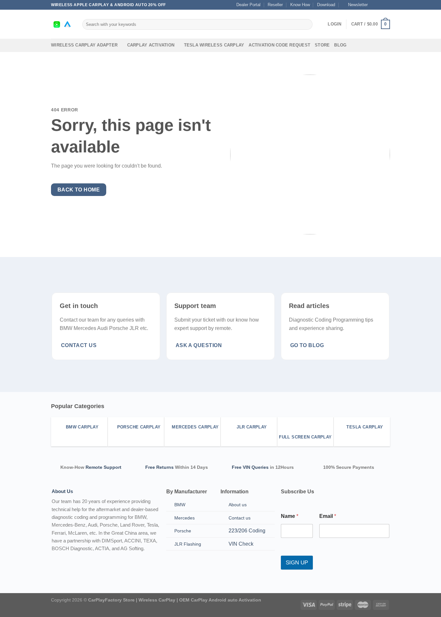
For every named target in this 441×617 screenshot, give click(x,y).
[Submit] (306, 24)
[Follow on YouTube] (387, 5)
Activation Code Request (279, 45)
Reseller (275, 4)
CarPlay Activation (151, 45)
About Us (62, 491)
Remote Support (103, 467)
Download (326, 4)
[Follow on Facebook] (374, 5)
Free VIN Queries (250, 467)
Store (322, 45)
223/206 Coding (247, 530)
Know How (300, 4)
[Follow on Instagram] (381, 5)
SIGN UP (297, 563)
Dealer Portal (248, 4)
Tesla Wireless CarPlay (214, 45)
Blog (340, 45)
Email (327, 516)
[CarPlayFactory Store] (62, 24)
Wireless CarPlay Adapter (84, 45)
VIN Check (241, 544)
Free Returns (159, 467)
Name (289, 516)
